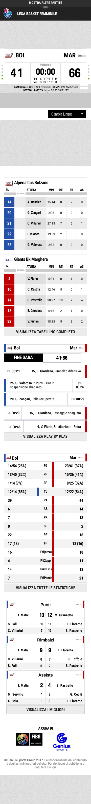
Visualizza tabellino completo (45, 331)
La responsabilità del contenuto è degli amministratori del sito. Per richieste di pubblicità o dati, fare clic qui (47, 763)
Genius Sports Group (62, 742)
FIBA (29, 742)
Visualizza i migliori (45, 709)
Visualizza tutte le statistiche (45, 587)
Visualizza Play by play (45, 436)
